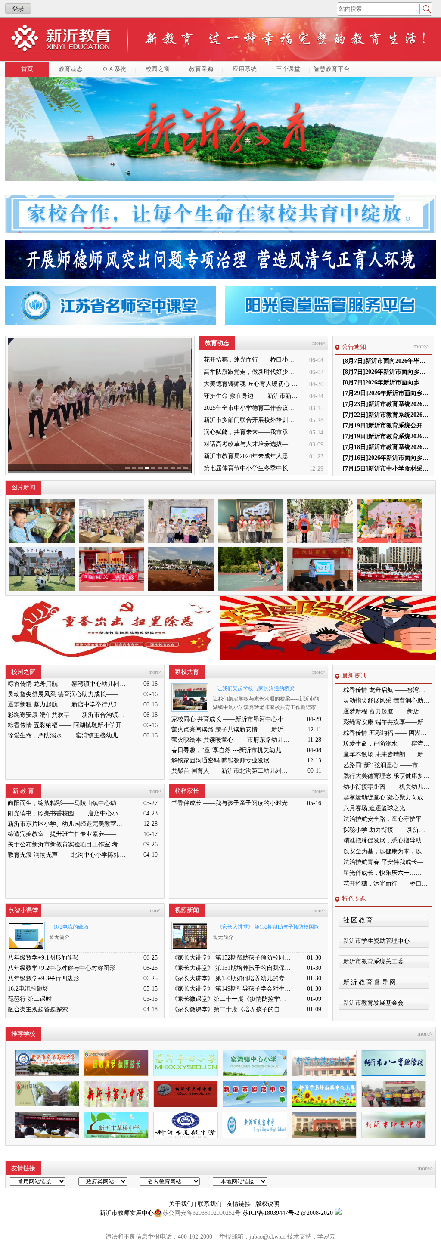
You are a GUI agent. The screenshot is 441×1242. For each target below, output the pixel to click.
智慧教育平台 (332, 69)
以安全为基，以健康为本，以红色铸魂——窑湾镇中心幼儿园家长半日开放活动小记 (386, 851)
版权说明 (267, 1204)
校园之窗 (158, 69)
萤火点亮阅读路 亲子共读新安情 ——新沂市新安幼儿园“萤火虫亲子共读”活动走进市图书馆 (231, 729)
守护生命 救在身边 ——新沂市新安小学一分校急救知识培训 (251, 396)
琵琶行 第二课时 (30, 999)
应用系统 (245, 69)
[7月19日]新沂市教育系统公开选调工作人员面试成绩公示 (386, 425)
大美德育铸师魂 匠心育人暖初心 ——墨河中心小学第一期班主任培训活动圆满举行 (251, 384)
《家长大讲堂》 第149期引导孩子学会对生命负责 (231, 988)
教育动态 (71, 69)
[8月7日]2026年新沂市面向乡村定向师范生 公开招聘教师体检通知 (386, 372)
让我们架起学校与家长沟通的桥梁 (256, 688)
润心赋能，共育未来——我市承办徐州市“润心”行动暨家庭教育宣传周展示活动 (251, 432)
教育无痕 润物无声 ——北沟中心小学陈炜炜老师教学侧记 (67, 855)
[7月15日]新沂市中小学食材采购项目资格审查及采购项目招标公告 (386, 468)
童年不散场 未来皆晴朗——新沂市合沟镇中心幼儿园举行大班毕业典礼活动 (386, 754)
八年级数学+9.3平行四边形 (43, 978)
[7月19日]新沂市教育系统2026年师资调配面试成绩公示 (386, 436)
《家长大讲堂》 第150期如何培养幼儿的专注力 (231, 978)
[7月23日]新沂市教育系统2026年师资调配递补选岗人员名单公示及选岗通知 (386, 404)
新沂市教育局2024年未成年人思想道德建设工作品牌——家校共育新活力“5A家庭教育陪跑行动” (251, 456)
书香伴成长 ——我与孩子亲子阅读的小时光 (229, 803)
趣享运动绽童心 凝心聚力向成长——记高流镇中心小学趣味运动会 (386, 797)
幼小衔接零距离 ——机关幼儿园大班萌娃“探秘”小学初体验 (386, 787)
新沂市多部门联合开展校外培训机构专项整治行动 (251, 420)
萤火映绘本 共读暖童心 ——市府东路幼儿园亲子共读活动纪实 (231, 740)
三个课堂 (288, 69)
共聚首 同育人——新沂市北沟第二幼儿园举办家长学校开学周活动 (231, 771)
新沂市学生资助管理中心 (376, 941)
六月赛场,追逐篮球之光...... (379, 808)
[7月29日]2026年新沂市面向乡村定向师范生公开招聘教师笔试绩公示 (386, 393)
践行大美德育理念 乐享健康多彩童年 (386, 776)
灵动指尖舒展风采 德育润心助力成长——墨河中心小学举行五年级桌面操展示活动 (67, 694)
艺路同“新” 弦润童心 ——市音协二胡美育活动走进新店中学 (386, 765)
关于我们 (182, 1204)
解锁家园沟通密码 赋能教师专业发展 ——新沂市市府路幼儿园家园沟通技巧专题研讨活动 (231, 760)
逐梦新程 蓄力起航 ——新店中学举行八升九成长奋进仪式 (67, 704)
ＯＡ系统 (114, 69)
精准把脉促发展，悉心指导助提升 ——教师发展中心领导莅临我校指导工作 (386, 840)
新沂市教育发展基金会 (373, 1003)
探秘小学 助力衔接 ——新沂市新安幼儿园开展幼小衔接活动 (386, 830)
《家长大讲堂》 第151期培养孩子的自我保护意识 (231, 968)
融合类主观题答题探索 (38, 1009)
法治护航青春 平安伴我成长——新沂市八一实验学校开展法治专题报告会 (386, 862)
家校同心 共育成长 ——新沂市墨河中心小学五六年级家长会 (231, 719)
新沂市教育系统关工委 (373, 961)
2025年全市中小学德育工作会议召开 (251, 408)
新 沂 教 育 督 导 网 (369, 982)
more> (319, 343)
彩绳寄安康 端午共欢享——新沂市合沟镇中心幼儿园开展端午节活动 (67, 715)
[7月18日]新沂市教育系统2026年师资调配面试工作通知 (386, 447)
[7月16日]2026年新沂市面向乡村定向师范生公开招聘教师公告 (386, 458)
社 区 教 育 (358, 920)
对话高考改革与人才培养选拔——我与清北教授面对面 (251, 444)
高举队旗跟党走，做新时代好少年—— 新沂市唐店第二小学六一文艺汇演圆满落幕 (251, 372)
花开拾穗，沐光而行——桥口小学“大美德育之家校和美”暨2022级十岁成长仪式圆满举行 (251, 359)
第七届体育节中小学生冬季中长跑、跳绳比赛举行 (251, 468)
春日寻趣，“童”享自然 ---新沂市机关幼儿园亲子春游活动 (231, 750)
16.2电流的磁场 (70, 927)
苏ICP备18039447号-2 (270, 1213)
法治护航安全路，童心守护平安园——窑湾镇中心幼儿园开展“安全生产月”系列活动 (386, 819)
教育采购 (201, 69)
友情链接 (239, 1204)
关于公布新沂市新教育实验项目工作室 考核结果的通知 (67, 844)
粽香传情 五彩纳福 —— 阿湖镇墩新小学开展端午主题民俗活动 (67, 725)
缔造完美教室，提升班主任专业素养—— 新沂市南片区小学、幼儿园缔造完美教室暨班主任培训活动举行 (67, 834)
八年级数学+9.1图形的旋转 (43, 957)
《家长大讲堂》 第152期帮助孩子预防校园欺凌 (266, 928)
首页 (27, 69)
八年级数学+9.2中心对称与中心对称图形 (61, 968)
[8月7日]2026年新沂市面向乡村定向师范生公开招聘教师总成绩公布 (386, 382)
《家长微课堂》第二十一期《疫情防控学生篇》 (231, 999)
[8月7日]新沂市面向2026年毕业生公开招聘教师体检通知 (386, 361)
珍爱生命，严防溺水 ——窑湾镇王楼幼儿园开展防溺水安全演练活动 (67, 735)
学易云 (326, 1236)
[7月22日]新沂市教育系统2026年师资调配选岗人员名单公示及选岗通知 (386, 415)
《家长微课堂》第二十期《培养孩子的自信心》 (231, 1009)
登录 (18, 9)
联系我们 (211, 1204)
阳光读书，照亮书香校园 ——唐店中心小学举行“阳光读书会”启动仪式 (67, 813)
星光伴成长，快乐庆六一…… (382, 873)
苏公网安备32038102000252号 (201, 1213)
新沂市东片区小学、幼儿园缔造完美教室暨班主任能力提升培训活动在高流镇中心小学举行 (67, 824)
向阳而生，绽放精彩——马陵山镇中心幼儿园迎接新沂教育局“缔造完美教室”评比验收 (67, 803)
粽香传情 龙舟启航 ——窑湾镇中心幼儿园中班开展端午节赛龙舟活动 (67, 684)
